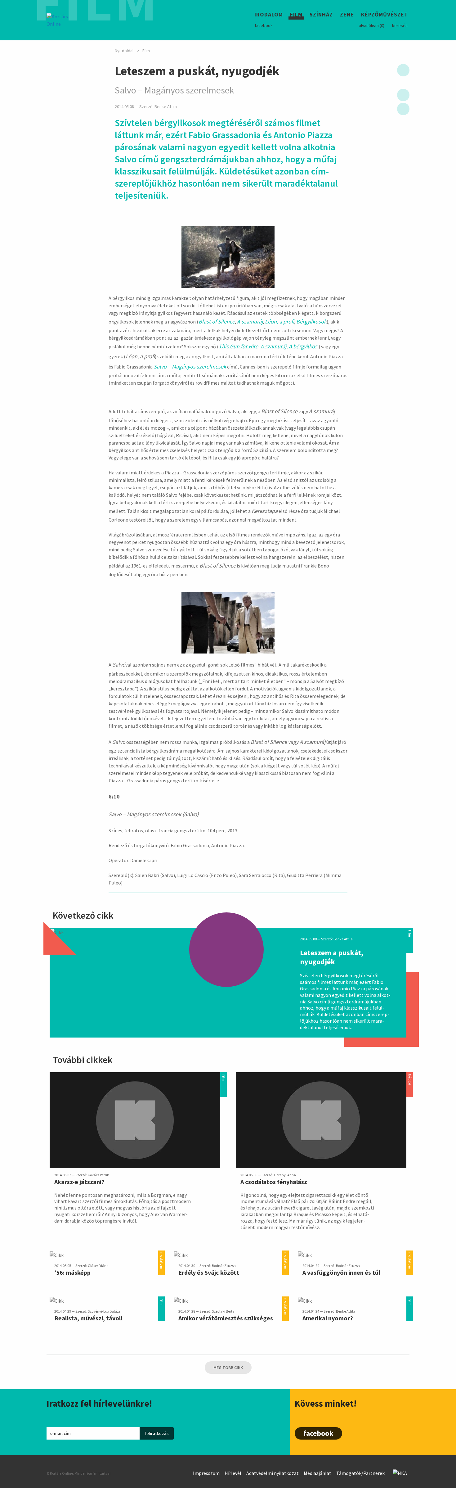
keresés (400, 25)
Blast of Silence (217, 321)
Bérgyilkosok (311, 321)
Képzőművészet (384, 15)
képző (409, 1076)
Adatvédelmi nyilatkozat (272, 1473)
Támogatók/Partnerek (360, 1473)
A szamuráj (250, 321)
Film (296, 15)
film (409, 931)
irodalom (161, 1254)
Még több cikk (228, 1367)
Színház (321, 15)
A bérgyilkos (303, 346)
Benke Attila (165, 106)
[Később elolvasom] (403, 70)
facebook (264, 25)
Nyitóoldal (124, 50)
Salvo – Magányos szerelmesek (190, 366)
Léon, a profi (279, 321)
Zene (347, 15)
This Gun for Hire (238, 346)
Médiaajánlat (317, 1473)
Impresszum (206, 1473)
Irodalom (268, 15)
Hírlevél (233, 1473)
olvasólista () (371, 25)
